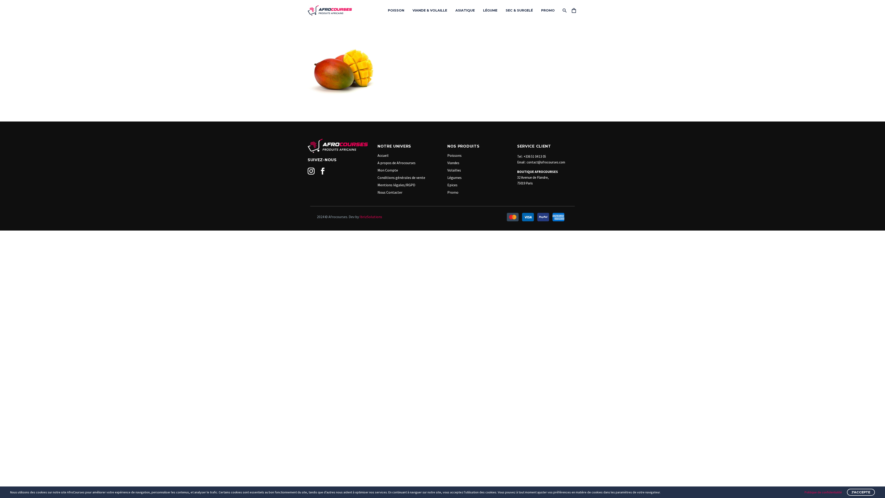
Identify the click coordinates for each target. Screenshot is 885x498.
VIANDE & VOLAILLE (430, 10)
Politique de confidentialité (823, 492)
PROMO (548, 10)
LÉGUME (490, 10)
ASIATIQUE (465, 10)
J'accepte (861, 492)
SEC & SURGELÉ (519, 10)
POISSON (396, 10)
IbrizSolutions (371, 216)
